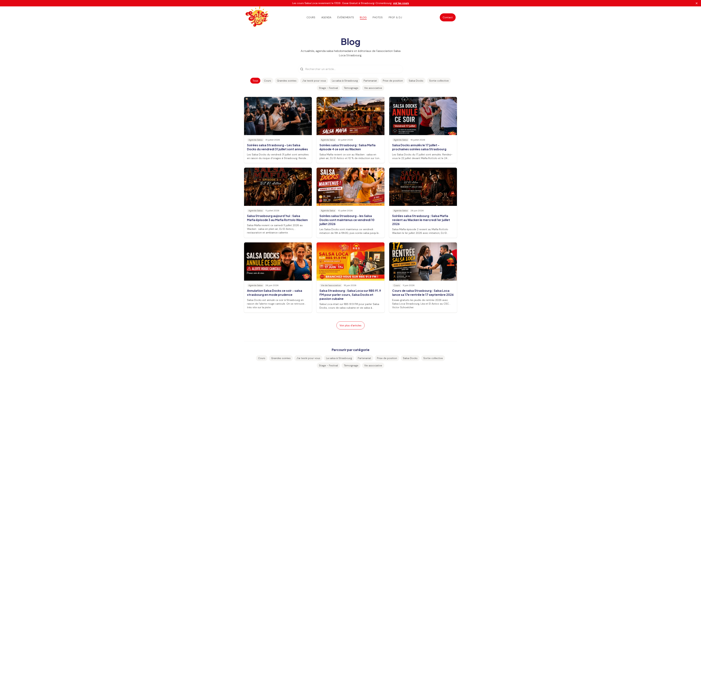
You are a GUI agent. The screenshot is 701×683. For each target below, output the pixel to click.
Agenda (326, 17)
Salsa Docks (416, 80)
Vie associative (373, 88)
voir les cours (401, 3)
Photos (378, 17)
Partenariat (370, 80)
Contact (448, 17)
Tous (255, 80)
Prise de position (393, 80)
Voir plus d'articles (350, 325)
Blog (363, 17)
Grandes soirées (286, 80)
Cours (311, 17)
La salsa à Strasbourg (345, 80)
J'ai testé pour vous (314, 80)
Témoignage (351, 88)
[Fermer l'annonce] (697, 3)
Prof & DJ (395, 17)
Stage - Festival (328, 88)
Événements (345, 17)
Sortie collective (439, 80)
